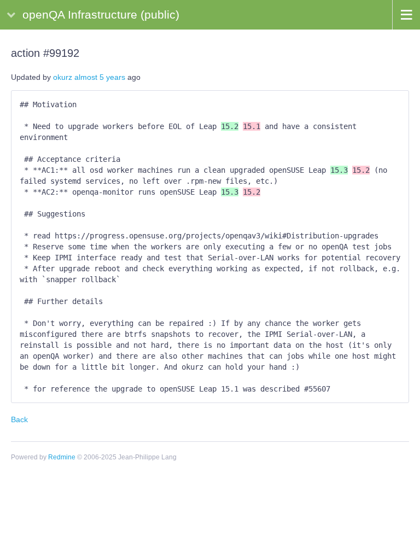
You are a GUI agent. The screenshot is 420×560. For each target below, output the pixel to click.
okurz (62, 77)
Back (19, 419)
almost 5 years (99, 77)
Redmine (61, 457)
